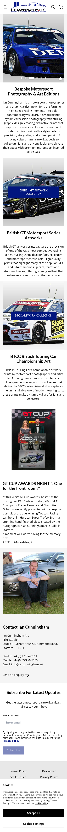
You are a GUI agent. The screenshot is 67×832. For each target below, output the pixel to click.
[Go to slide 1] (26, 78)
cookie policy (41, 803)
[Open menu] (6, 7)
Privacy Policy (11, 740)
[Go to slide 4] (41, 78)
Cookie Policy (18, 771)
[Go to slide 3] (37, 78)
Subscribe (13, 750)
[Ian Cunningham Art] (28, 7)
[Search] (53, 7)
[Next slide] (45, 78)
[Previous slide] (21, 78)
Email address (11, 715)
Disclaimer (49, 771)
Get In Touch (18, 777)
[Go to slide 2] (31, 78)
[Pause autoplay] (60, 79)
